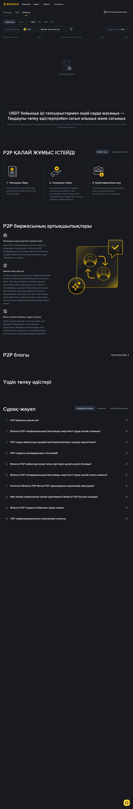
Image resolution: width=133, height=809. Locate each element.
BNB (46, 22)
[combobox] (30, 29)
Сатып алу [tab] (9, 22)
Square (46, 4)
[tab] (7, 12)
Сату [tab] (21, 22)
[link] (69, 453)
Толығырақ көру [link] (119, 355)
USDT (33, 22)
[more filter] (71, 29)
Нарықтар (26, 4)
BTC (40, 22)
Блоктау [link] (26, 12)
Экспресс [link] (7, 12)
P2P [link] (17, 12)
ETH (52, 22)
